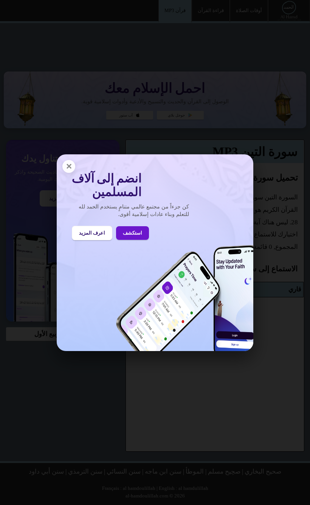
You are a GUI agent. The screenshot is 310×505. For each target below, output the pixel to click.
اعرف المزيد (92, 233)
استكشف (132, 233)
